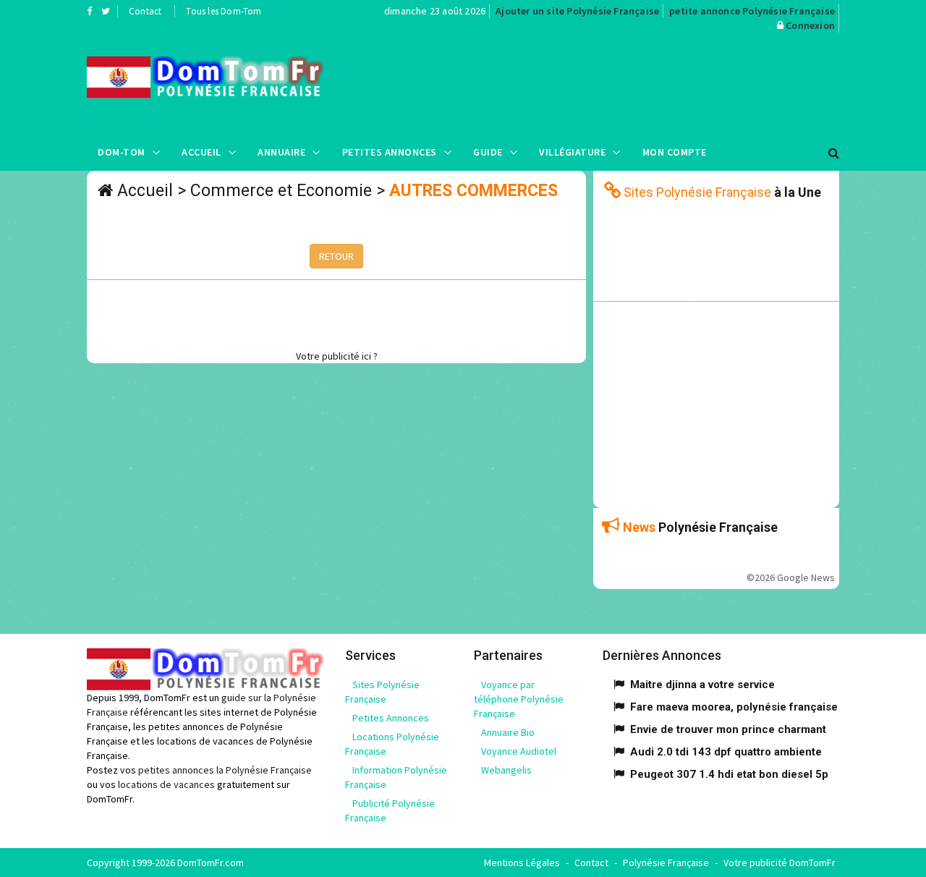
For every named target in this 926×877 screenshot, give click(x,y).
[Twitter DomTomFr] (105, 10)
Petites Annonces (389, 151)
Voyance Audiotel (518, 751)
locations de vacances (166, 784)
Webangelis (506, 769)
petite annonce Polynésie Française (752, 10)
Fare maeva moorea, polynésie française (734, 706)
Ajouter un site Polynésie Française (577, 10)
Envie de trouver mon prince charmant (728, 729)
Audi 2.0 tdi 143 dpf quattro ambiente (726, 751)
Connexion (810, 25)
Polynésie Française (666, 862)
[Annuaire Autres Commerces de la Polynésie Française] (205, 77)
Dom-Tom (121, 151)
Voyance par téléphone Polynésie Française (519, 699)
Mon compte (674, 151)
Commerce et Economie (281, 190)
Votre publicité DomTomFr (779, 862)
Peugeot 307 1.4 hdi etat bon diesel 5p (729, 774)
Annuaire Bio (508, 732)
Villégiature (572, 151)
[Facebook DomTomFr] (89, 10)
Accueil (201, 151)
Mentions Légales (522, 862)
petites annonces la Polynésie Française (225, 769)
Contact (145, 11)
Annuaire (281, 151)
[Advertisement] (608, 83)
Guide (488, 151)
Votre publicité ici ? (337, 356)
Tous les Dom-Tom (223, 11)
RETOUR (336, 256)
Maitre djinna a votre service (702, 684)
